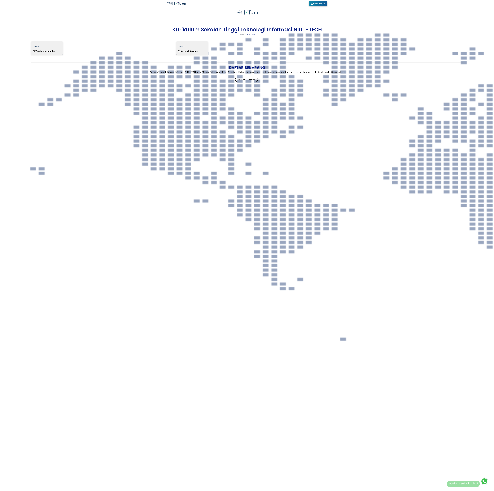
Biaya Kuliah (271, 3)
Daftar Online (255, 3)
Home (215, 3)
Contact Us (319, 3)
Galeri (284, 3)
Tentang (225, 3)
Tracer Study (298, 3)
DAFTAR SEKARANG (246, 79)
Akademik (239, 3)
